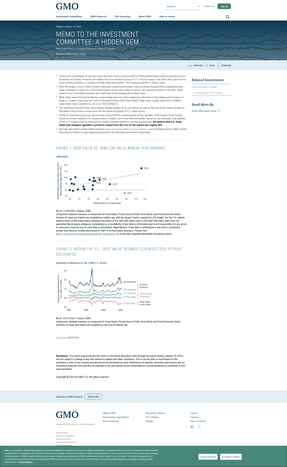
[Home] (67, 6)
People (149, 421)
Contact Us (209, 6)
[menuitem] (72, 16)
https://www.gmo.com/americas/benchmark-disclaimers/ (86, 234)
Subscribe (198, 65)
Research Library (155, 413)
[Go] (227, 16)
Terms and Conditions (65, 436)
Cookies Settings (208, 457)
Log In (224, 6)
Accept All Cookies (231, 457)
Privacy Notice (62, 433)
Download (226, 65)
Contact (194, 417)
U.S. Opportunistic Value (140, 129)
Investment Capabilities (116, 417)
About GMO (109, 413)
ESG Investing (110, 421)
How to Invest (198, 421)
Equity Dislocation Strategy (204, 87)
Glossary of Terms (63, 439)
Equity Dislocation (113, 129)
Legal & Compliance (64, 445)
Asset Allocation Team (204, 110)
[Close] (282, 456)
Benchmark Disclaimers (66, 442)
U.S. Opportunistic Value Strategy (207, 93)
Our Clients (152, 417)
